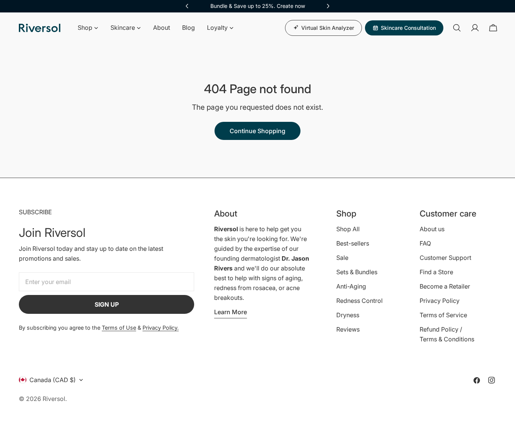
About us (432, 229)
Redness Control (359, 300)
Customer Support (445, 257)
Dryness (347, 315)
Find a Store (436, 272)
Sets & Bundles (356, 272)
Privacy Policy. (161, 327)
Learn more (230, 312)
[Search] (456, 27)
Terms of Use (119, 327)
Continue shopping (257, 131)
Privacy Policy (440, 300)
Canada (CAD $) (52, 380)
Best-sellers (352, 243)
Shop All (348, 229)
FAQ (425, 243)
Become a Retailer (445, 286)
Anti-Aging (351, 286)
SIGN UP (107, 304)
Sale (342, 257)
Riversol (54, 398)
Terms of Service (443, 315)
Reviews (348, 329)
